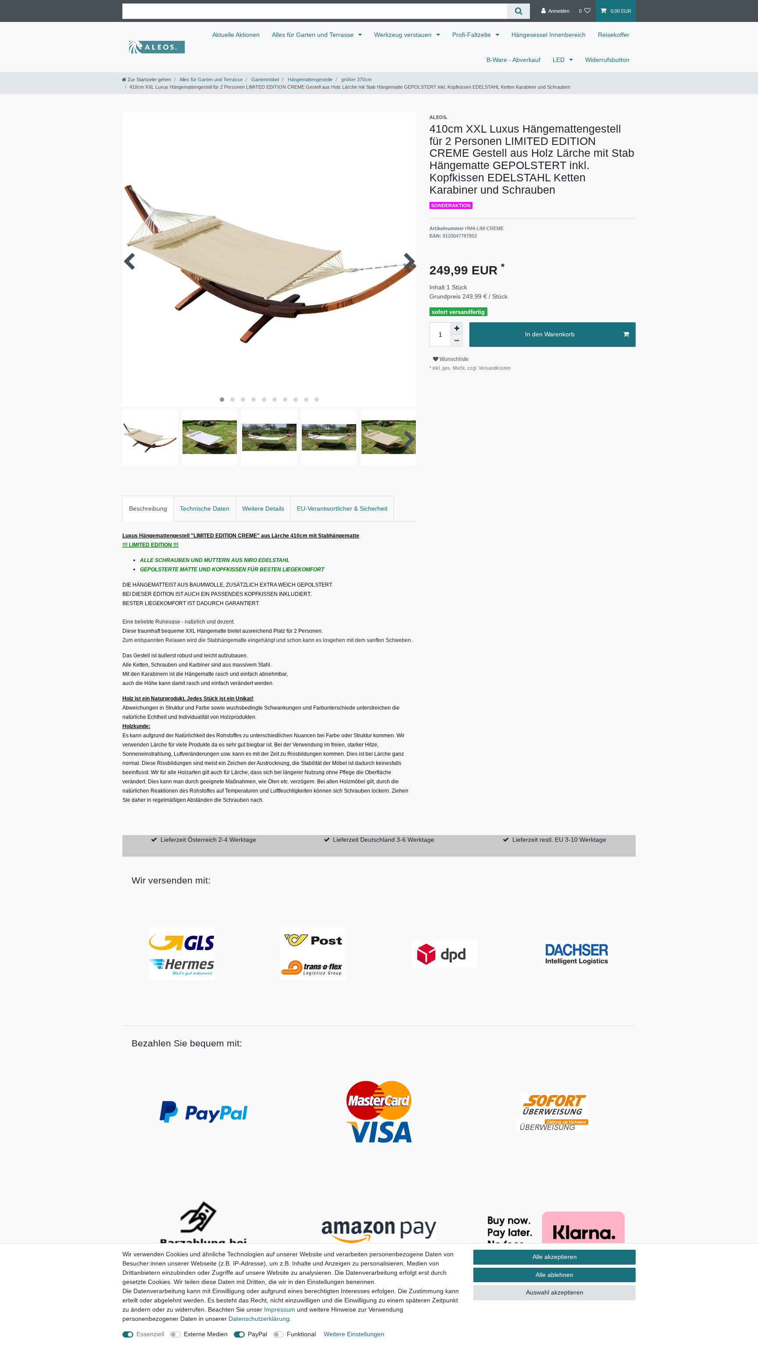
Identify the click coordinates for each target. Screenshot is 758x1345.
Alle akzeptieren (555, 1256)
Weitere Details (263, 508)
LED (559, 59)
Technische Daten (204, 508)
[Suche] (518, 11)
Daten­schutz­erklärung (259, 1318)
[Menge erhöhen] (457, 328)
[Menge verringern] (457, 341)
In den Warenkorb (550, 334)
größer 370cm (356, 79)
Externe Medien (206, 1334)
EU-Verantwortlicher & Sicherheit (342, 508)
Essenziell (150, 1334)
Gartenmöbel (264, 79)
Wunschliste (453, 359)
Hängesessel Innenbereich (548, 34)
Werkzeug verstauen (403, 34)
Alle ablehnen (554, 1274)
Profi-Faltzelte (472, 34)
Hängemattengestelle (309, 79)
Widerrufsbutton (607, 59)
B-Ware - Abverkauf (513, 59)
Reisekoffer (613, 34)
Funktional (301, 1334)
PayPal (257, 1334)
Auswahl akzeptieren (554, 1292)
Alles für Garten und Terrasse (313, 34)
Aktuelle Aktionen (236, 34)
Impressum (279, 1309)
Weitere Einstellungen (354, 1334)
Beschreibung (148, 508)
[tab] (148, 509)
